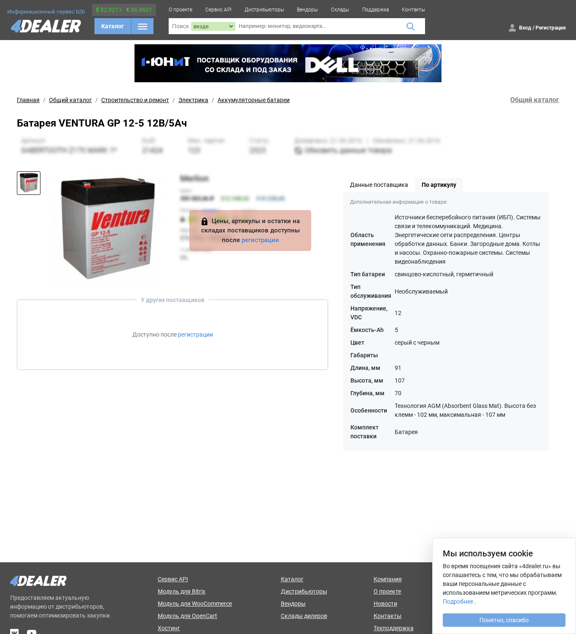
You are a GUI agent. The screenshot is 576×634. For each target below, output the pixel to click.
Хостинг (169, 628)
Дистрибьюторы (264, 10)
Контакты (413, 10)
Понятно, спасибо (504, 620)
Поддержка (375, 10)
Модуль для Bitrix (181, 591)
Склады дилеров (304, 615)
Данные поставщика (379, 184)
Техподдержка (394, 628)
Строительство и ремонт (135, 100)
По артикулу (439, 184)
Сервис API (218, 10)
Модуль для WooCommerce (195, 603)
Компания (388, 579)
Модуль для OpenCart (187, 615)
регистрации (260, 240)
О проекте (180, 10)
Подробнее (458, 601)
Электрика (193, 100)
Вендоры (307, 10)
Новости (385, 603)
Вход (525, 28)
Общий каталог (70, 100)
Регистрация (551, 28)
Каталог (112, 26)
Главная (28, 100)
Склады (340, 10)
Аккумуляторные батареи (254, 100)
